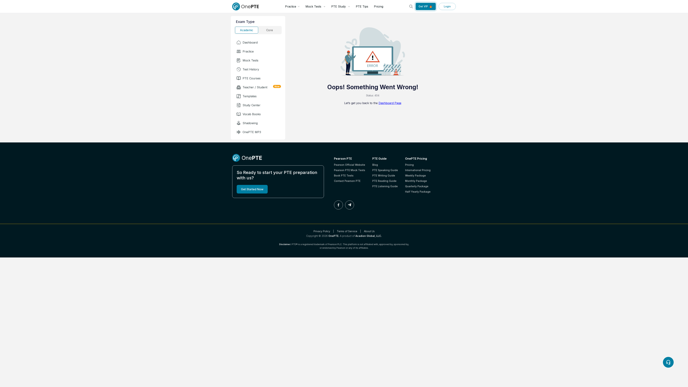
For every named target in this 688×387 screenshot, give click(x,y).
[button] (258, 42)
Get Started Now (252, 189)
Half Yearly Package (418, 191)
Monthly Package (416, 180)
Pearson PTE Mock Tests (349, 170)
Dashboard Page (390, 103)
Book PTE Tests (343, 175)
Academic (246, 30)
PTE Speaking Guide (385, 170)
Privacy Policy (322, 231)
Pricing (378, 6)
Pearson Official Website (349, 164)
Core (269, 30)
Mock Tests (313, 6)
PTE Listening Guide (385, 186)
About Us (369, 231)
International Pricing (418, 170)
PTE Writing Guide (383, 175)
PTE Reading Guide (384, 180)
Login (447, 6)
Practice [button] (290, 6)
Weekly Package (415, 175)
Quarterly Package (416, 186)
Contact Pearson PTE (347, 180)
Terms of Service (347, 231)
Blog (375, 164)
